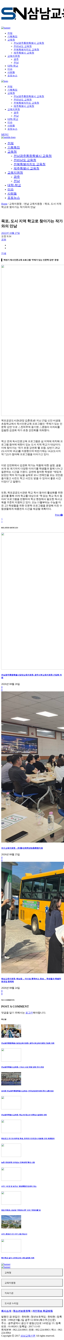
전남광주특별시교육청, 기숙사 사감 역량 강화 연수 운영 (22, 1067)
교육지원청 (10, 1283)
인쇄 (3, 253)
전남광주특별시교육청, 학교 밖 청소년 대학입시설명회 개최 (24, 1115)
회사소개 (6, 1311)
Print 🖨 (59, 515)
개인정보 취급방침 (42, 1311)
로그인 (29, 1012)
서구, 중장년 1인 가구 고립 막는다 (14, 1234)
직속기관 (9, 1293)
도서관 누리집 (11, 1303)
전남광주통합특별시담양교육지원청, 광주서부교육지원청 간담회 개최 (27, 1043)
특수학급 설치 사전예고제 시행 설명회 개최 (17, 1258)
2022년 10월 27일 (10, 233)
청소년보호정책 (21, 1311)
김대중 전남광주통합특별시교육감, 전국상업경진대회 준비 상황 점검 (27, 1091)
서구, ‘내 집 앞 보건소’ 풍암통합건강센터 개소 (19, 1186)
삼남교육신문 (28, 1335)
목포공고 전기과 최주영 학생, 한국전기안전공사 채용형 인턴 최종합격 (28, 1138)
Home (4, 203)
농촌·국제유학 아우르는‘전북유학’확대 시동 (18, 1162)
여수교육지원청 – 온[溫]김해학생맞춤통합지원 (22, 848)
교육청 (8, 1272)
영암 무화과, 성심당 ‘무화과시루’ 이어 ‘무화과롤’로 (21, 1210)
